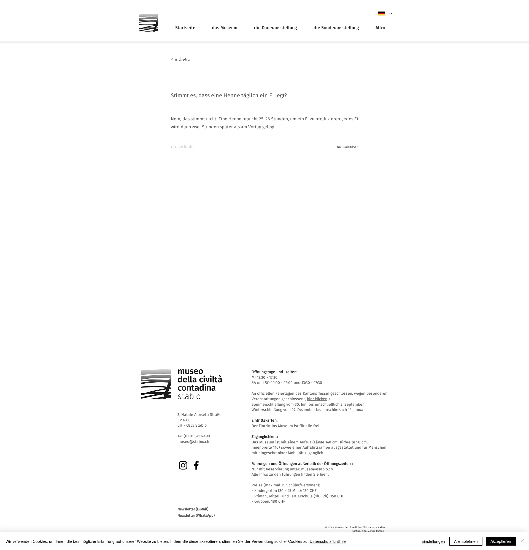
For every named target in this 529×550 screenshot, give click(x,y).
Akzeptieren (500, 541)
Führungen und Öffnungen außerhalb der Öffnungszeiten (301, 463)
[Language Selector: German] (385, 13)
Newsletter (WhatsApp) (196, 515)
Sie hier (320, 474)
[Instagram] (183, 465)
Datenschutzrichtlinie (328, 541)
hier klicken (317, 399)
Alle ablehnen (466, 541)
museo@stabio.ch (317, 469)
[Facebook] (196, 465)
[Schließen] (522, 541)
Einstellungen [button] (433, 541)
